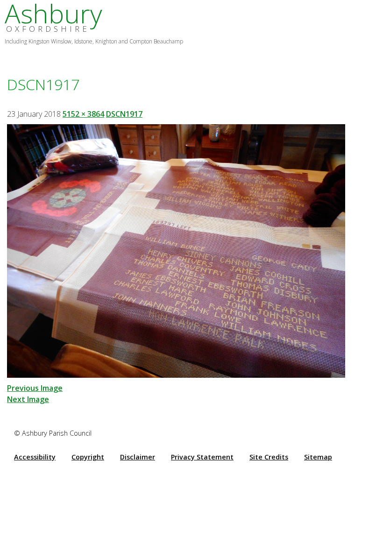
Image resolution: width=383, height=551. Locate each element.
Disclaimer (137, 456)
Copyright (87, 456)
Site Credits (268, 456)
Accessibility (35, 456)
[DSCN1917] (176, 250)
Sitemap (318, 456)
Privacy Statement (202, 456)
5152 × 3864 (83, 114)
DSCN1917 (124, 114)
